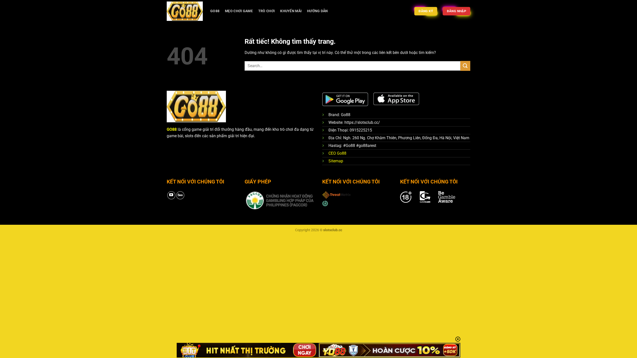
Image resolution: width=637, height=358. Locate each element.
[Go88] (185, 11)
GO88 (214, 11)
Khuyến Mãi (291, 11)
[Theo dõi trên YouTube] (171, 195)
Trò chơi (266, 11)
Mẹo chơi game (239, 11)
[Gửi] (465, 66)
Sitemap (335, 161)
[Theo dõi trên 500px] (180, 195)
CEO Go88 (337, 153)
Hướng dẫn (317, 11)
